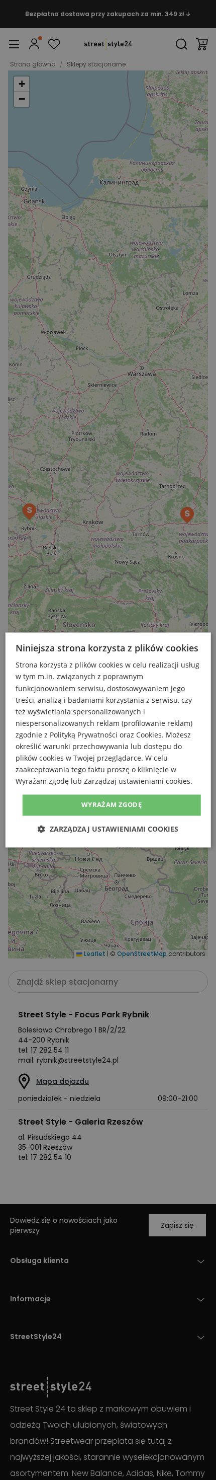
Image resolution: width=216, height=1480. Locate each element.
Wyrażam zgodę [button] (111, 804)
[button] (108, 829)
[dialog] (108, 739)
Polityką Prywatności (84, 734)
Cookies (149, 734)
